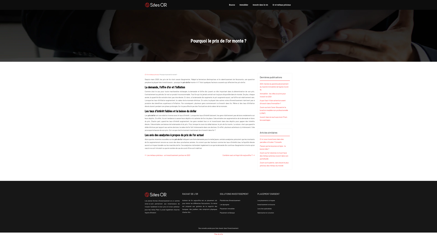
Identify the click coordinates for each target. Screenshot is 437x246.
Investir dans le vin (260, 5)
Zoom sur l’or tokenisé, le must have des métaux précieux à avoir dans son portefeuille (274, 156)
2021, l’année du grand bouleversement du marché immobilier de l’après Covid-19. (274, 87)
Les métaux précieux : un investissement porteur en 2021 (168, 155)
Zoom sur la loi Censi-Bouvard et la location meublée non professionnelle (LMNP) (274, 110)
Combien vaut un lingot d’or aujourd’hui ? (238, 155)
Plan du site (218, 234)
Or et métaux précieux (282, 5)
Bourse (232, 5)
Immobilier (244, 5)
